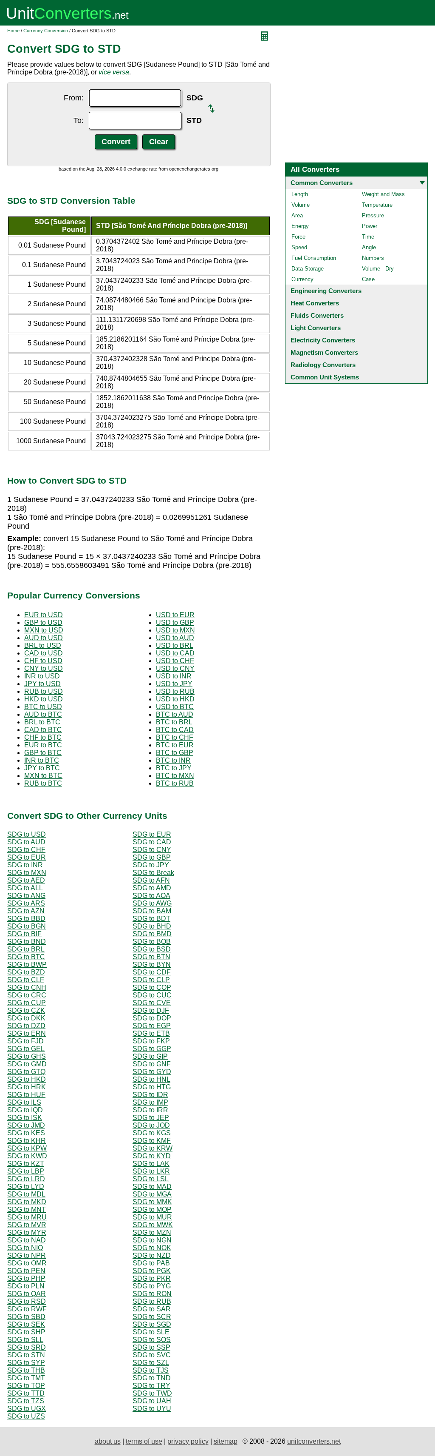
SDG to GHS (26, 1056)
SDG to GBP (152, 857)
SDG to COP (152, 987)
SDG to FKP (151, 1041)
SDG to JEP (151, 1117)
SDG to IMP (150, 1102)
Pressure (373, 215)
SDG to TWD (152, 1393)
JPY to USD (42, 683)
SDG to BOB (152, 941)
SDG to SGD (152, 1324)
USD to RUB (175, 691)
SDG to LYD (25, 1186)
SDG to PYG (152, 1286)
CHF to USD (43, 660)
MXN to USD (43, 630)
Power (369, 226)
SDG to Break (153, 872)
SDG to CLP (151, 979)
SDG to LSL (151, 1178)
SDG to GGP (152, 1048)
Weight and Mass (383, 194)
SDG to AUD (26, 842)
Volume (300, 205)
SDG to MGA (152, 1194)
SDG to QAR (26, 1293)
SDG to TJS (151, 1370)
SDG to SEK (26, 1324)
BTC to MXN (175, 775)
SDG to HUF (26, 1094)
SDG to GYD (152, 1071)
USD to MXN (175, 630)
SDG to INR (25, 865)
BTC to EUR (175, 745)
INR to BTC (41, 760)
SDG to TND (152, 1378)
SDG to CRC (26, 995)
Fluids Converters (317, 315)
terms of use (144, 1441)
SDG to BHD (152, 926)
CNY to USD (43, 668)
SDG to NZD (152, 1255)
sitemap (225, 1441)
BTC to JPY (174, 768)
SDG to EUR (152, 834)
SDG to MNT (26, 1209)
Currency (302, 279)
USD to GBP (175, 622)
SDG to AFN (151, 880)
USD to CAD (175, 653)
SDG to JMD (26, 1125)
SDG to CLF (25, 979)
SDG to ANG (26, 895)
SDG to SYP (26, 1362)
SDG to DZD (26, 1025)
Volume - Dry (378, 268)
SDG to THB (26, 1370)
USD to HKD (175, 699)
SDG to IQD (25, 1110)
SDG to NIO (25, 1247)
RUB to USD (43, 691)
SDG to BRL (26, 949)
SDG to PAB (151, 1263)
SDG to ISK (24, 1117)
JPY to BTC (42, 768)
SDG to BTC (26, 956)
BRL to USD (42, 645)
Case (368, 279)
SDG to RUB (152, 1301)
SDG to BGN (26, 926)
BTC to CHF (174, 737)
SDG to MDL (26, 1194)
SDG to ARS (26, 903)
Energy (300, 226)
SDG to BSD (152, 949)
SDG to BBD (26, 918)
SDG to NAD (26, 1240)
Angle (369, 247)
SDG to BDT (151, 918)
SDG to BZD (26, 972)
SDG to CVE (152, 1002)
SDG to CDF (152, 972)
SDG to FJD (25, 1041)
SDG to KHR (26, 1140)
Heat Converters (315, 303)
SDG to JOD (151, 1125)
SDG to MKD (26, 1201)
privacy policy (188, 1441)
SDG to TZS (25, 1401)
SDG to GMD (27, 1064)
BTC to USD (43, 706)
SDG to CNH (26, 987)
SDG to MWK (153, 1224)
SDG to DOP (152, 1018)
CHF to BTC (43, 737)
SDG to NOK (152, 1247)
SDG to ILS (24, 1102)
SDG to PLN (26, 1286)
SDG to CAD (152, 842)
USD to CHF (175, 660)
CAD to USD (43, 653)
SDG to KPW (27, 1148)
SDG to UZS (26, 1416)
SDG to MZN (152, 1232)
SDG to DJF (151, 1010)
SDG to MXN (26, 872)
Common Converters (322, 182)
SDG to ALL (25, 888)
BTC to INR (173, 760)
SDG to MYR (26, 1232)
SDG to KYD (152, 1156)
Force (298, 237)
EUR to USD (43, 614)
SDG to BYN (152, 964)
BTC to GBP (174, 752)
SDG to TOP (26, 1385)
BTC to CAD (175, 729)
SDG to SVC (152, 1355)
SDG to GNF (152, 1064)
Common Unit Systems (325, 377)
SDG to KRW (152, 1148)
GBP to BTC (43, 752)
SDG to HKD (26, 1079)
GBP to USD (43, 622)
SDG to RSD (26, 1301)
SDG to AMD (152, 888)
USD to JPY (174, 683)
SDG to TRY (151, 1385)
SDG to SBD (26, 1316)
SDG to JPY (151, 865)
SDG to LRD (26, 1178)
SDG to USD (26, 834)
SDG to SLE (151, 1332)
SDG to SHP (26, 1332)
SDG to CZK (26, 1010)
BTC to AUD (174, 714)
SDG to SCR (152, 1316)
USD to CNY (175, 668)
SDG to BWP (27, 964)
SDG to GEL (26, 1048)
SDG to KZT (25, 1163)
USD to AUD (175, 637)
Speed (299, 247)
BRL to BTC (42, 722)
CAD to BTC (43, 729)
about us (108, 1441)
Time (368, 237)
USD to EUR (175, 614)
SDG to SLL (25, 1339)
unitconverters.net (314, 1441)
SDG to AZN (26, 911)
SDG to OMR (27, 1263)
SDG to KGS (152, 1133)
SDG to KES (26, 1133)
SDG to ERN (26, 1033)
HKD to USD (43, 699)
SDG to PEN (26, 1270)
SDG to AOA (151, 895)
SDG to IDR (150, 1094)
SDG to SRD (26, 1347)
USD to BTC (175, 706)
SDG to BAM (152, 911)
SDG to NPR (26, 1255)
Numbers (373, 258)
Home (13, 30)
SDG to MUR (152, 1217)
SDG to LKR (151, 1171)
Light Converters (316, 327)
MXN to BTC (43, 775)
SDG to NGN (152, 1240)
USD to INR (174, 676)
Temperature (377, 205)
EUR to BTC (43, 745)
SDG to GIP (150, 1056)
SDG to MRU (27, 1217)
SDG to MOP (152, 1209)
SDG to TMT (26, 1378)
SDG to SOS (152, 1339)
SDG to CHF (26, 849)
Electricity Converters (323, 340)
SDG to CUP (26, 1002)
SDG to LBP (25, 1171)
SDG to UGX (26, 1408)
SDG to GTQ (26, 1071)
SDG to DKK (26, 1018)
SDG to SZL (151, 1362)
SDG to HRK (26, 1087)
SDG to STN (26, 1355)
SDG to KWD (27, 1156)
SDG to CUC (152, 995)
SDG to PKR (152, 1278)
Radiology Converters (323, 364)
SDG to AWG (152, 903)
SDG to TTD (26, 1393)
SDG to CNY (152, 849)
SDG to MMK (152, 1201)
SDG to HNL (151, 1079)
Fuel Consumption (313, 258)
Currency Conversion (45, 30)
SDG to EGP (152, 1025)
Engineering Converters (326, 290)
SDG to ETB (151, 1033)
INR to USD (42, 676)
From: (74, 98)
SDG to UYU (152, 1408)
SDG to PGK (152, 1270)
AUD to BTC (43, 714)
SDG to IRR (150, 1110)
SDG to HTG (152, 1087)
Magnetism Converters (324, 352)
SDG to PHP (26, 1278)
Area (297, 215)
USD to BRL (174, 645)
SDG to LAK (151, 1163)
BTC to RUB (175, 783)
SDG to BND (26, 941)
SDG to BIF (24, 933)
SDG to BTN (151, 956)
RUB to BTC (43, 783)
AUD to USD (43, 637)
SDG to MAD (152, 1186)
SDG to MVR (26, 1224)
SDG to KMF (152, 1140)
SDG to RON (152, 1293)
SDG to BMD (152, 933)
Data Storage (307, 268)
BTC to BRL (174, 722)
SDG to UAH (152, 1401)
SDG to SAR (152, 1309)
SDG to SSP (151, 1347)
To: (78, 120)
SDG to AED (26, 880)
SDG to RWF (27, 1309)
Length (299, 194)
